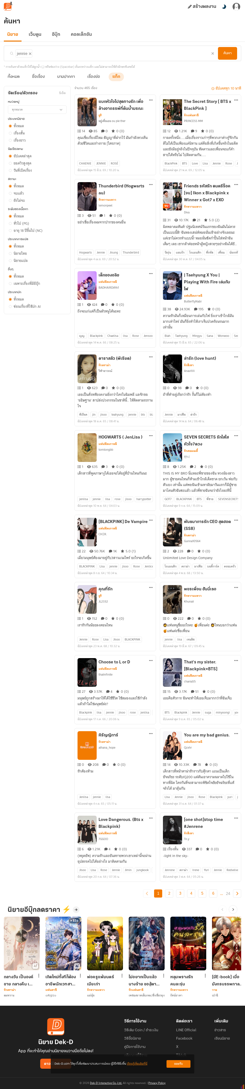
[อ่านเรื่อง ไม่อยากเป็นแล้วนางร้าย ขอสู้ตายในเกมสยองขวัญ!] (147, 943)
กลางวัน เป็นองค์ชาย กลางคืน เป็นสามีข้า (19, 980)
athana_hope (107, 747)
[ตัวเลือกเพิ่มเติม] (151, 100)
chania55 (190, 681)
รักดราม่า (105, 365)
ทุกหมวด (17, 109)
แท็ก (116, 77)
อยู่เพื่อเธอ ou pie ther (112, 121)
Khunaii (189, 601)
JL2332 (103, 601)
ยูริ (100, 115)
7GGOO (103, 839)
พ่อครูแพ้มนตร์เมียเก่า (100, 980)
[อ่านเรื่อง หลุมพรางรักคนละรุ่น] (188, 943)
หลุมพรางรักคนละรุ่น (181, 980)
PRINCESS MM (193, 121)
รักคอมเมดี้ (191, 451)
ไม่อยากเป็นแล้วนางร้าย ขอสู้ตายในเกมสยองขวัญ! (144, 980)
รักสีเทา (189, 365)
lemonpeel (105, 205)
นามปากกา (66, 77)
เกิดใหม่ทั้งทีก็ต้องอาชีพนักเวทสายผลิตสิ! (60, 980)
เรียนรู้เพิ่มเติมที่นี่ (137, 1064)
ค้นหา (227, 53)
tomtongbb (106, 449)
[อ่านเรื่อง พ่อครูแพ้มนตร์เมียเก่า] (105, 943)
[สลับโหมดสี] (224, 6)
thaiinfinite (105, 674)
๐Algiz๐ (50, 995)
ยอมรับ (178, 1064)
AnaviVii (189, 371)
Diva (186, 212)
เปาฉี (215, 995)
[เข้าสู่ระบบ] (236, 6)
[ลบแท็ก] (29, 52)
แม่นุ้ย (91, 995)
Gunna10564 (192, 541)
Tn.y (186, 839)
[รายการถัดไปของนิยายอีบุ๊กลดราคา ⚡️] (233, 909)
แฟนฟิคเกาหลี (108, 282)
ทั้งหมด (14, 77)
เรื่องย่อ (93, 77)
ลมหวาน (9, 995)
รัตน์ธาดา (176, 995)
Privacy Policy (157, 1083)
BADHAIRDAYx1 (109, 287)
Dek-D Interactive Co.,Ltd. (106, 1083)
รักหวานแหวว (107, 200)
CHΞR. (103, 534)
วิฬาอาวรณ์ (105, 371)
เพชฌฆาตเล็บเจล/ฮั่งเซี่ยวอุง (147, 995)
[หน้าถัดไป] (237, 893)
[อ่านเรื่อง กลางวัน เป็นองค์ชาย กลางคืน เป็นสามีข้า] (22, 943)
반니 (187, 456)
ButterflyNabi (192, 301)
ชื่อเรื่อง (38, 77)
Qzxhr (188, 747)
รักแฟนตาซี (191, 115)
